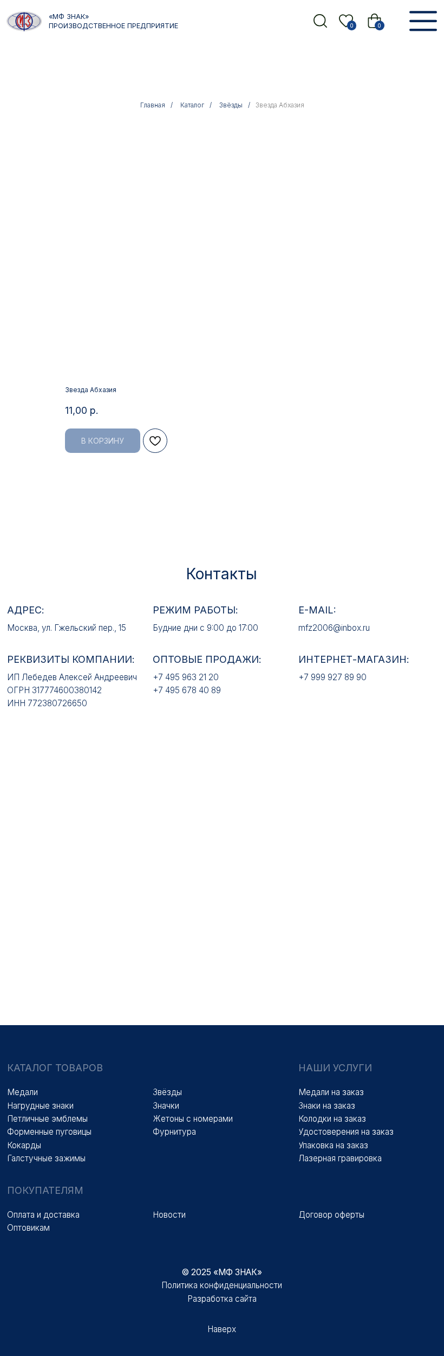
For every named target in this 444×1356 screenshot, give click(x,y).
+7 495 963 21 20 (186, 677)
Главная (152, 105)
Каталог (192, 105)
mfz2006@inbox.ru (334, 628)
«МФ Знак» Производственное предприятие (113, 21)
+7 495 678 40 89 (187, 690)
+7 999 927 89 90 (332, 677)
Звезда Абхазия (280, 105)
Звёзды (231, 105)
